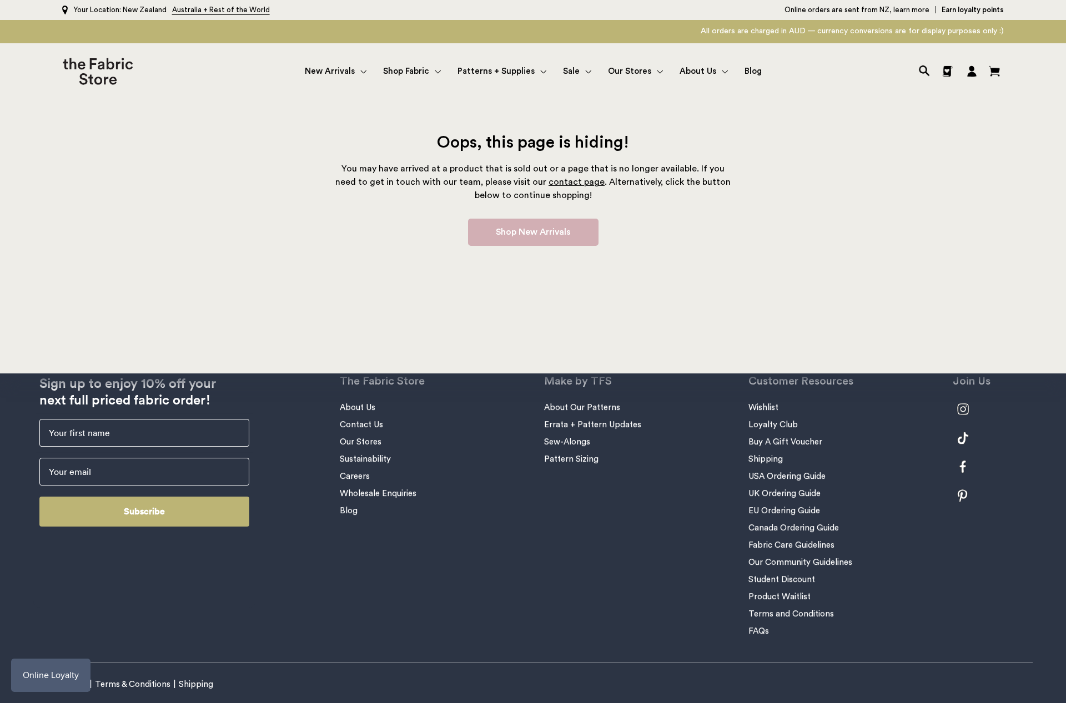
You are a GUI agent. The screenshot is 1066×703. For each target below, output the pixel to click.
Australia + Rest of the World (221, 9)
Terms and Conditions (791, 614)
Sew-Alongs (567, 442)
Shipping (765, 459)
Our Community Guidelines (800, 562)
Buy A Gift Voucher (785, 442)
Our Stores (360, 442)
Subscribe (144, 511)
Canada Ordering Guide (793, 528)
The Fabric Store (382, 381)
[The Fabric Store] (100, 71)
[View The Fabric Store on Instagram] (969, 409)
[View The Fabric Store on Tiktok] (969, 438)
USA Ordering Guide (787, 476)
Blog (349, 511)
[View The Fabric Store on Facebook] (969, 467)
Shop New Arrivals (533, 231)
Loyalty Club (773, 425)
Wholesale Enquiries (378, 493)
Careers (355, 476)
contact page (577, 182)
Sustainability (365, 459)
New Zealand (145, 9)
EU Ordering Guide (784, 511)
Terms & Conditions (132, 684)
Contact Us (361, 425)
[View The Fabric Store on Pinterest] (969, 495)
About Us (357, 407)
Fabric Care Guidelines (791, 545)
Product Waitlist (779, 597)
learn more (911, 9)
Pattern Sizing (571, 459)
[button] (335, 71)
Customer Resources (800, 381)
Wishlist (763, 407)
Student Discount (781, 579)
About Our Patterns (582, 407)
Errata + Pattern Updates (592, 425)
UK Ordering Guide (784, 493)
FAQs (758, 631)
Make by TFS (578, 381)
